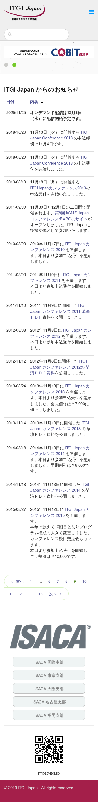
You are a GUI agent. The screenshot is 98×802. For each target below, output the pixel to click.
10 (84, 581)
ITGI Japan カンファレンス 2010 (60, 246)
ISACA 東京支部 (49, 675)
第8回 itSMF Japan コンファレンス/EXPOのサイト (59, 215)
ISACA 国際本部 (49, 662)
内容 (34, 101)
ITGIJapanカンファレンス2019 (58, 188)
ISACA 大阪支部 (49, 688)
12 (20, 593)
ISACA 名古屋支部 (49, 701)
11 (9, 593)
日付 (10, 101)
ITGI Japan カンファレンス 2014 (60, 450)
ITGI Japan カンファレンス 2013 (60, 388)
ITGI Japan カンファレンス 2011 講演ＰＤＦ (60, 311)
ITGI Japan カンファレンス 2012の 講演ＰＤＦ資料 (60, 366)
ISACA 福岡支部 (49, 715)
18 (40, 593)
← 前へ (17, 581)
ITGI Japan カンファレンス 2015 (60, 512)
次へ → (55, 593)
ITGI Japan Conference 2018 (59, 135)
